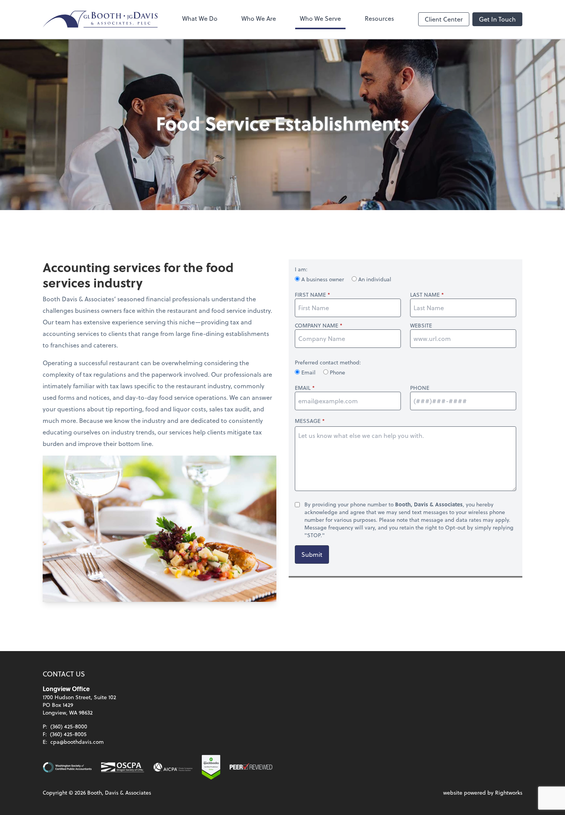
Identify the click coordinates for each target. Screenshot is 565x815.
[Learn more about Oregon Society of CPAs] (122, 767)
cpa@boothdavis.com (77, 742)
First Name (310, 295)
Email (308, 372)
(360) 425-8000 (68, 726)
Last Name (425, 295)
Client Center (444, 19)
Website (421, 325)
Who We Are (258, 18)
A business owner (323, 279)
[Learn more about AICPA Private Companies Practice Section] (173, 767)
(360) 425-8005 (68, 734)
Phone (336, 372)
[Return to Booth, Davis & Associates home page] (100, 19)
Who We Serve (320, 18)
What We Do (200, 18)
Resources (379, 18)
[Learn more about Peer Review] (251, 767)
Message (308, 421)
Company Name (316, 325)
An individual (374, 279)
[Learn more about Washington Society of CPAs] (67, 767)
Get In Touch (497, 19)
